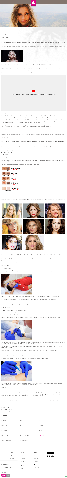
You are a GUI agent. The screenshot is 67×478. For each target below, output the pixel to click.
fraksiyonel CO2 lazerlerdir (52, 271)
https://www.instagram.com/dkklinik (14, 411)
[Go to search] (65, 2)
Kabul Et (3, 475)
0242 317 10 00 (8, 407)
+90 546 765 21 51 (36, 467)
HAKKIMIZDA (11, 459)
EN (58, 1)
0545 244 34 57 (10, 409)
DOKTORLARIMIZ (12, 458)
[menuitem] (3, 2)
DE (60, 1)
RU (61, 1)
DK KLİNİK (11, 455)
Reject (8, 475)
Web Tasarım (64, 476)
